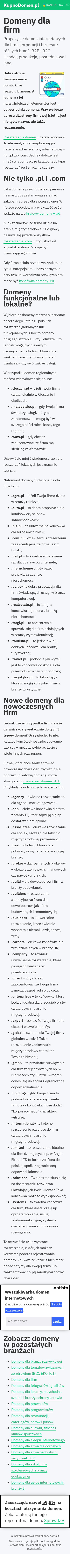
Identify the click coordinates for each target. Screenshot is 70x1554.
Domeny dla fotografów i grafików (37, 1385)
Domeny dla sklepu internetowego (38, 1440)
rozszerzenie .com (18, 241)
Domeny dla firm (24, 1379)
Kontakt (54, 1536)
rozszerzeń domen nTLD (41, 781)
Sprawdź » (54, 1520)
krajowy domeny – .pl (43, 213)
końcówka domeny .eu (36, 281)
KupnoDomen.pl (21, 5)
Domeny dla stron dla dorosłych (36, 1446)
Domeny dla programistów (32, 1409)
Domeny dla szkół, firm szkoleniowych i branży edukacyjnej (29, 1470)
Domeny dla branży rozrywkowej (36, 1361)
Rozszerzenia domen (20, 137)
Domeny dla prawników (29, 1403)
